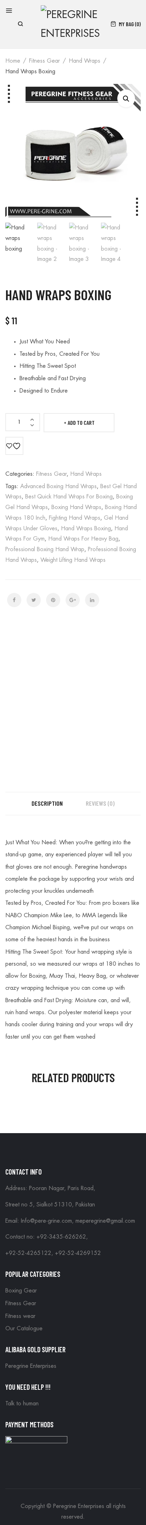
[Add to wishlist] (14, 446)
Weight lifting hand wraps (73, 560)
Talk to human (22, 1403)
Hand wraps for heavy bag (83, 539)
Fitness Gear (44, 61)
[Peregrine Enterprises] (73, 23)
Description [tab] (47, 803)
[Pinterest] (53, 600)
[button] (126, 98)
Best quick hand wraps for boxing (69, 496)
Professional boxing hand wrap (44, 549)
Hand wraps (84, 61)
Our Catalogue (24, 1328)
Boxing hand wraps (76, 507)
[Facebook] (14, 600)
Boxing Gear (21, 1290)
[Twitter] (34, 600)
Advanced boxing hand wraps (58, 486)
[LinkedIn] (92, 600)
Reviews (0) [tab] (100, 803)
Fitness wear (20, 1316)
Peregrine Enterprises (30, 1366)
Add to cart (81, 422)
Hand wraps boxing (86, 528)
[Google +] (73, 600)
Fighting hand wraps (74, 518)
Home (12, 61)
